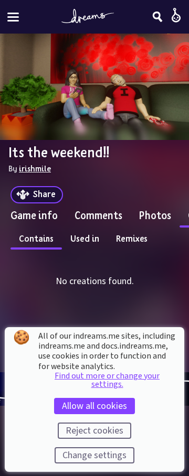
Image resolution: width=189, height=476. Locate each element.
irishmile (35, 168)
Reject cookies (94, 430)
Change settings (94, 455)
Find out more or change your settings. (107, 380)
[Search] (157, 17)
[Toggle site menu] (13, 17)
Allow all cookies (94, 406)
